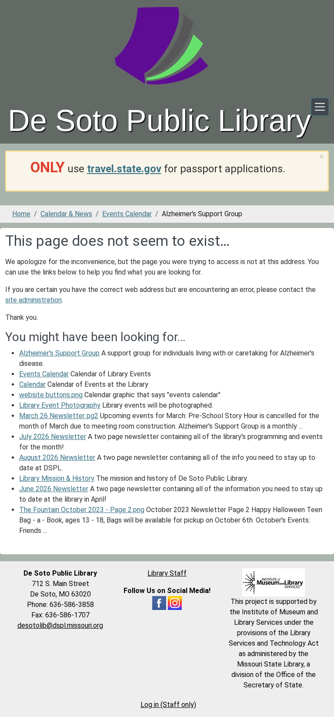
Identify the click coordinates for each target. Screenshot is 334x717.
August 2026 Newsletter (57, 457)
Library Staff (167, 573)
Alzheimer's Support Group (59, 353)
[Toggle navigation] (320, 107)
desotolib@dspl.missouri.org (60, 625)
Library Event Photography (59, 405)
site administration (33, 300)
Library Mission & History (56, 478)
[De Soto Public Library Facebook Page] (159, 602)
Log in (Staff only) (168, 704)
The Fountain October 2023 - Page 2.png (81, 510)
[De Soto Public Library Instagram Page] (175, 602)
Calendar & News (66, 214)
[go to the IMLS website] (274, 582)
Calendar (32, 384)
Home (21, 214)
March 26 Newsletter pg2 (58, 416)
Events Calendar (127, 214)
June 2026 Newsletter (53, 489)
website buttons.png (51, 395)
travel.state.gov (124, 169)
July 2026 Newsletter (52, 436)
